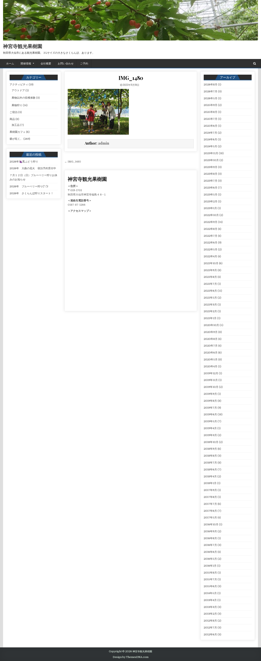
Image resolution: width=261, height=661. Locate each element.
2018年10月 (211, 442)
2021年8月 (210, 276)
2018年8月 (210, 455)
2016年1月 (210, 565)
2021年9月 (210, 270)
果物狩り (17, 105)
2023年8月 (210, 173)
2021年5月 (210, 297)
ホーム (10, 63)
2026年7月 (210, 91)
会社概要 (46, 63)
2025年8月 (210, 111)
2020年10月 (211, 325)
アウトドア (18, 90)
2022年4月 (210, 256)
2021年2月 (210, 311)
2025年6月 (210, 125)
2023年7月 (210, 180)
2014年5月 (210, 593)
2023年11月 (211, 153)
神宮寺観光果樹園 (22, 46)
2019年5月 (210, 421)
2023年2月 (210, 201)
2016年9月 (210, 531)
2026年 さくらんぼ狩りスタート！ (31, 193)
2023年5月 (210, 194)
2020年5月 (211, 359)
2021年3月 (210, 304)
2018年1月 (210, 483)
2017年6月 (210, 510)
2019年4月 (210, 428)
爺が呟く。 (16, 138)
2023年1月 (210, 208)
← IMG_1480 (72, 161)
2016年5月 (210, 558)
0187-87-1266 (76, 204)
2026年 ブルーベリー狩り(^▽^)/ (29, 186)
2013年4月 (210, 600)
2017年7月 (210, 503)
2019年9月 (210, 393)
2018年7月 (210, 462)
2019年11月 (211, 380)
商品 (12, 119)
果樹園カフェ (17, 131)
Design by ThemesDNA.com (130, 657)
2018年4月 (210, 476)
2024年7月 (210, 132)
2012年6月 (210, 634)
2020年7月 (211, 345)
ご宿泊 (14, 112)
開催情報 (26, 63)
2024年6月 (210, 139)
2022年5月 (210, 249)
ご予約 (84, 63)
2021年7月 (210, 283)
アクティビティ (19, 84)
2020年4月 (210, 366)
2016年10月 (211, 524)
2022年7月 (210, 235)
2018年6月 (210, 469)
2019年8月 (210, 400)
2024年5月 (210, 146)
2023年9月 (210, 167)
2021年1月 (210, 318)
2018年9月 (210, 448)
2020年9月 (211, 332)
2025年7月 (210, 118)
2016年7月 (210, 544)
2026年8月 (210, 84)
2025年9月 (210, 105)
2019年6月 (210, 414)
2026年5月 (210, 98)
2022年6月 (210, 242)
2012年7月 (210, 627)
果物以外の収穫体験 (23, 97)
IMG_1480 (130, 77)
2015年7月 (210, 579)
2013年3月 (210, 607)
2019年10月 (211, 386)
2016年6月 (210, 551)
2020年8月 (211, 338)
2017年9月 (210, 490)
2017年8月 (210, 496)
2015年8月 (210, 572)
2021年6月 (210, 290)
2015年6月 (210, 586)
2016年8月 (210, 538)
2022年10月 (211, 215)
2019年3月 (210, 435)
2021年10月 (211, 263)
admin (103, 143)
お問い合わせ (66, 63)
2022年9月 (210, 222)
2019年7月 (210, 407)
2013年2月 (210, 613)
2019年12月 (211, 373)
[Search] (254, 63)
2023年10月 (211, 160)
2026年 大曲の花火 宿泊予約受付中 (33, 168)
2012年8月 (210, 620)
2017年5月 (210, 517)
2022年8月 (210, 228)
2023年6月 (210, 187)
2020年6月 (211, 352)
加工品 (16, 125)
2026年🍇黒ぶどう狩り (24, 161)
